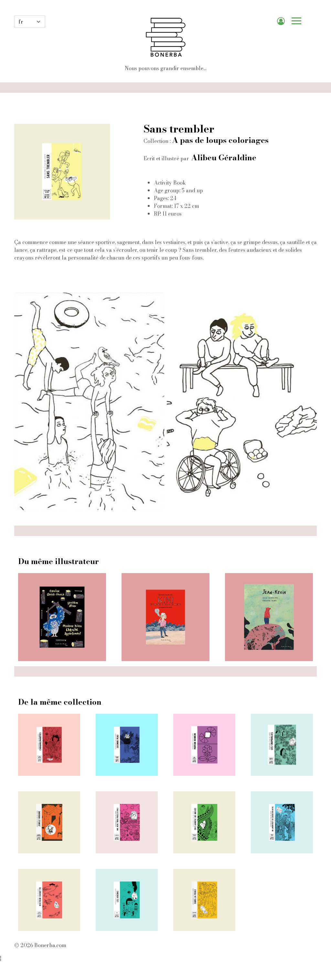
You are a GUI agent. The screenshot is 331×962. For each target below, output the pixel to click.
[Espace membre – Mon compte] (283, 22)
